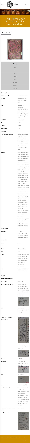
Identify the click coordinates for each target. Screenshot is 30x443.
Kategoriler (5, 33)
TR (22, 4)
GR (25, 4)
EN (27, 4)
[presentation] (3, 50)
